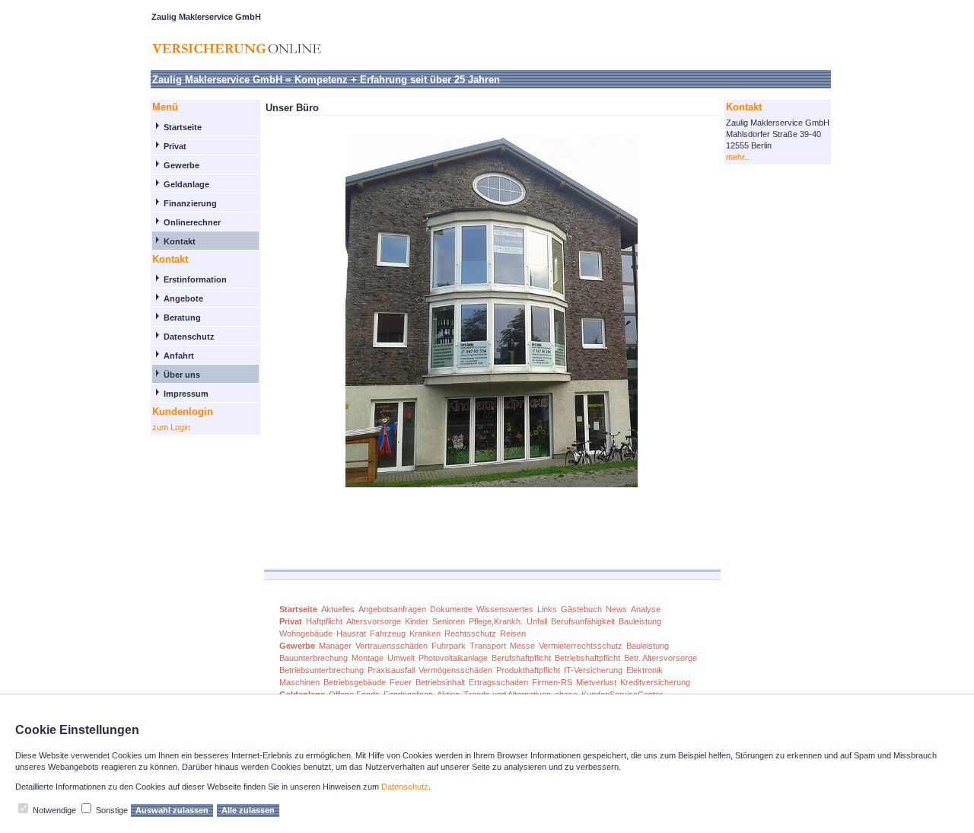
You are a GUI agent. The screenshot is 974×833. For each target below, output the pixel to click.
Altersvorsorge (373, 621)
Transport (487, 645)
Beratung (182, 317)
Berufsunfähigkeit (583, 621)
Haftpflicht (324, 621)
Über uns (182, 374)
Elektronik (644, 670)
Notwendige (54, 810)
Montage (368, 657)
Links (547, 609)
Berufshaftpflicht (521, 657)
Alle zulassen (248, 810)
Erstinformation (195, 279)
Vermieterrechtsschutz (580, 645)
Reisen (513, 633)
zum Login (171, 427)
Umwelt (401, 657)
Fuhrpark (448, 645)
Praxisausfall (391, 670)
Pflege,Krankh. (496, 621)
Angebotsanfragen (392, 609)
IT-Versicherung (593, 670)
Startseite (183, 127)
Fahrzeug (388, 633)
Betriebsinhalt (440, 682)
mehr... (738, 156)
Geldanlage (186, 184)
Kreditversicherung (655, 682)
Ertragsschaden (498, 682)
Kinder (416, 621)
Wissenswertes (504, 609)
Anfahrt (179, 355)
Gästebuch (581, 609)
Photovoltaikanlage (453, 657)
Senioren (448, 621)
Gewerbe (181, 165)
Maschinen (299, 682)
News (616, 609)
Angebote (183, 298)
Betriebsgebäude (354, 682)
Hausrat (351, 633)
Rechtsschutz (470, 633)
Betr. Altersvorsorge (660, 657)
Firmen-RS (552, 682)
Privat (175, 146)
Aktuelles (338, 609)
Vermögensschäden (455, 670)
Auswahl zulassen (171, 810)
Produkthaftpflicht (528, 670)
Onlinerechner (192, 222)
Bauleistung (640, 621)
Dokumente (451, 609)
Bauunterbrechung (313, 657)
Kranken (425, 633)
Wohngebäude (306, 633)
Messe (522, 645)
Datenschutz (189, 336)
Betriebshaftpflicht (587, 657)
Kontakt (180, 241)
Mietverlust (596, 682)
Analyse (645, 609)
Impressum (186, 393)
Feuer (401, 682)
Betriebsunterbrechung (321, 670)
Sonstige (112, 810)
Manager (335, 645)
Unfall (537, 621)
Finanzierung (190, 203)
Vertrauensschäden (391, 645)
